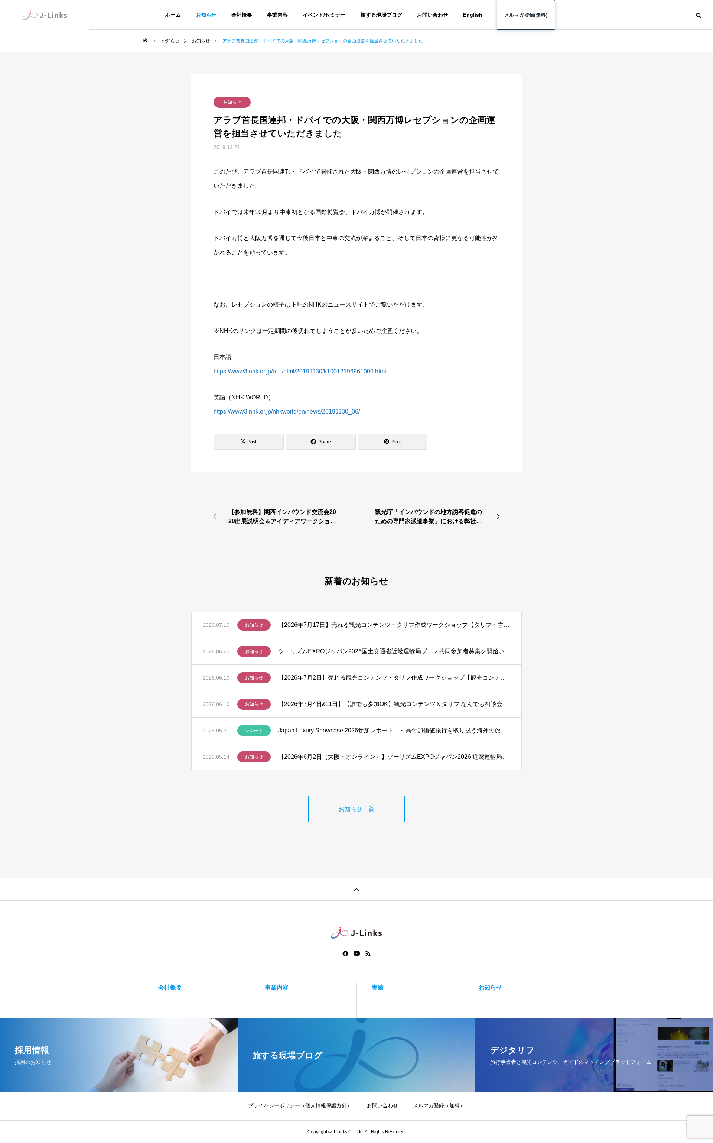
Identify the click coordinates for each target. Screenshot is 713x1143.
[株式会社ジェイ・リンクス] (44, 15)
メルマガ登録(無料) (525, 15)
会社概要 (241, 15)
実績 (378, 987)
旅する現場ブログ (381, 15)
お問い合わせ (432, 15)
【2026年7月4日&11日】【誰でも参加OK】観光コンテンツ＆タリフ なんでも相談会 (390, 704)
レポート (254, 730)
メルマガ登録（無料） (439, 1105)
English (472, 15)
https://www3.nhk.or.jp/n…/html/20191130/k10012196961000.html (300, 371)
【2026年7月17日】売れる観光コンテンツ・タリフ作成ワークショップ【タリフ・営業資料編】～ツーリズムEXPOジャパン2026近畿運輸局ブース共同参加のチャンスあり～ (394, 625)
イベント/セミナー (324, 15)
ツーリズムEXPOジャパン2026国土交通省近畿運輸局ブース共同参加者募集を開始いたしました (394, 651)
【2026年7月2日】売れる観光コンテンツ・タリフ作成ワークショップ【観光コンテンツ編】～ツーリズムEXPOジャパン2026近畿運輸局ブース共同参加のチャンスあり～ (394, 677)
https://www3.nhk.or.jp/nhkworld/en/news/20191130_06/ (287, 411)
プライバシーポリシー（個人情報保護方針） (300, 1105)
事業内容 (277, 15)
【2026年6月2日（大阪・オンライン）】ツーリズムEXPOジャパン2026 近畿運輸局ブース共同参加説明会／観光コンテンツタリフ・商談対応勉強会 (394, 757)
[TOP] (356, 889)
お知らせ (206, 15)
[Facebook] (345, 953)
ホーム (173, 15)
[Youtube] (357, 953)
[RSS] (368, 953)
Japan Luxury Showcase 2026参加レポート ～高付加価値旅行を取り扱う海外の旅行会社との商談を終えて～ (394, 730)
